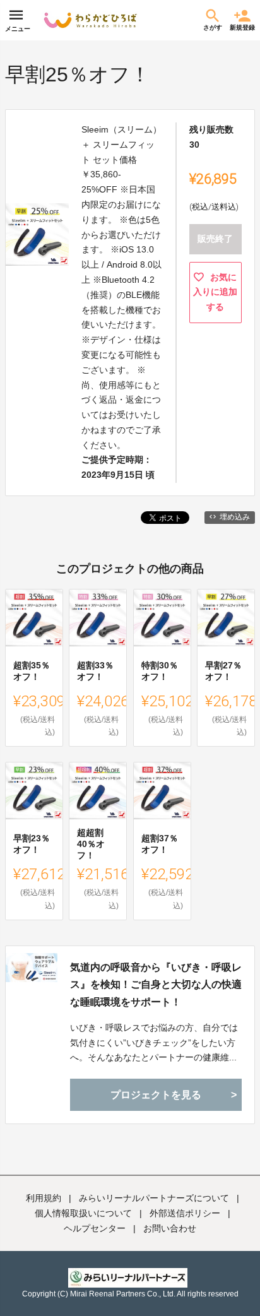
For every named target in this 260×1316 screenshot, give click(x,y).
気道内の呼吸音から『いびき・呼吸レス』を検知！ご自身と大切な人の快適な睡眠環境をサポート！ (156, 984)
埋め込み (235, 517)
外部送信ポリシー (185, 1213)
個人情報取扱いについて (83, 1213)
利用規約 (43, 1198)
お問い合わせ (169, 1228)
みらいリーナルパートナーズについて (154, 1198)
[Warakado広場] (90, 20)
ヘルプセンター (95, 1228)
